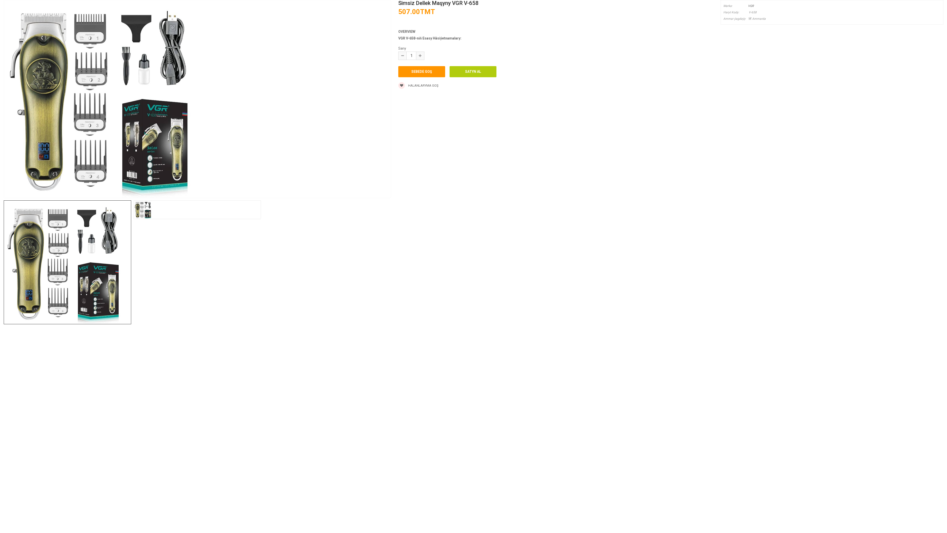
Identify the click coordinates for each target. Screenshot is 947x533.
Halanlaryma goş (422, 85)
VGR (751, 6)
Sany (402, 48)
